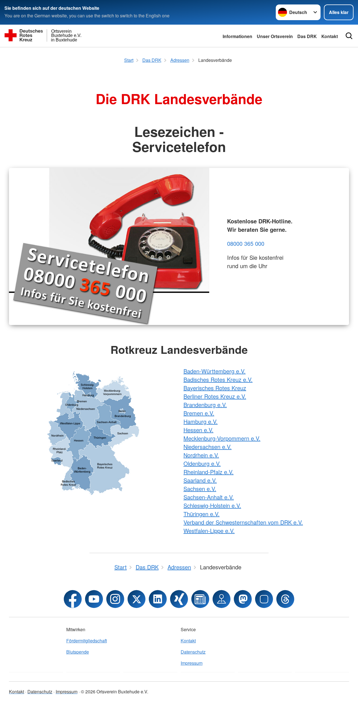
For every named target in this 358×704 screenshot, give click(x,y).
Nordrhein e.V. (201, 455)
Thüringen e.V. (201, 514)
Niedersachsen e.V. (207, 447)
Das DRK (307, 36)
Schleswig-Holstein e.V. (212, 505)
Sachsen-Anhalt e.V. (208, 497)
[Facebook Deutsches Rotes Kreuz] (73, 599)
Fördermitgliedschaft (86, 640)
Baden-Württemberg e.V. (214, 371)
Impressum (191, 663)
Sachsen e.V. (199, 489)
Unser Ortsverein (275, 36)
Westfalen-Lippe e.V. (209, 531)
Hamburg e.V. (200, 421)
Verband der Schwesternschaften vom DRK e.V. (243, 522)
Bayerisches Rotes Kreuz (214, 388)
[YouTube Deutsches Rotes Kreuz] (94, 599)
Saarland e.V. (200, 480)
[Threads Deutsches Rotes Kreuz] (285, 599)
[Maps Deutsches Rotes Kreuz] (221, 599)
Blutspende (77, 652)
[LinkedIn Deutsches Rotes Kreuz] (158, 599)
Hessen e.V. (198, 430)
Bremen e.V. (198, 413)
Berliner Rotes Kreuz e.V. (214, 396)
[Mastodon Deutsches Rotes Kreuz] (243, 599)
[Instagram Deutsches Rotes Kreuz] (115, 599)
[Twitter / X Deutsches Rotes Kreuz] (136, 599)
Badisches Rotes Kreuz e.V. (218, 379)
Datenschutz (193, 652)
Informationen (237, 36)
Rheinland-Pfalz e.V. (208, 472)
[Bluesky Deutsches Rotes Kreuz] (264, 599)
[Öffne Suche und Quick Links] (349, 35)
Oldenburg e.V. (202, 463)
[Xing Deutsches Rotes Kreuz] (179, 599)
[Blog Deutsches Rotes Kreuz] (200, 599)
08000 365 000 (245, 243)
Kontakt (329, 36)
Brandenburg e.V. (205, 405)
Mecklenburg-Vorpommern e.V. (221, 438)
